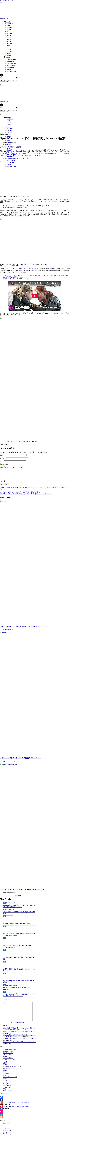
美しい (5, 1070)
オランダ (9, 43)
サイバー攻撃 (7, 1085)
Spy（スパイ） (7, 1084)
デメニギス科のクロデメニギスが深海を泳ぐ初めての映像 (19, 912)
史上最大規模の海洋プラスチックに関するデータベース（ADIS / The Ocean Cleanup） (19, 995)
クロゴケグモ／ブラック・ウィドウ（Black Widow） (15, 441)
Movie (9, 29)
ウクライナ (10, 51)
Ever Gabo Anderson (53, 201)
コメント (3, 481)
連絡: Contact (11, 61)
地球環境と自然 (8, 1051)
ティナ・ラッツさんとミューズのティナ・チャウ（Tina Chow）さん (17, 946)
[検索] (1, 76)
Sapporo (9, 69)
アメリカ (9, 33)
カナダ (9, 41)
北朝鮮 (9, 55)
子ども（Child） (8, 1080)
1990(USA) (10, 67)
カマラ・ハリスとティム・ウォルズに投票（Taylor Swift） (20, 758)
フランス (9, 37)
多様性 (5, 1064)
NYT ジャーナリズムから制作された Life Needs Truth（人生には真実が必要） (19, 934)
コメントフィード (8, 1132)
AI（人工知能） (8, 1054)
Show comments (5, 444)
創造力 (5, 1063)
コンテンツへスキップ (6, 0)
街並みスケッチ (11, 71)
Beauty (5, 147)
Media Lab (10, 23)
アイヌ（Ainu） (8, 1053)
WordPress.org (7, 1133)
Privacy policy (11, 59)
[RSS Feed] (18, 1116)
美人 (4, 1071)
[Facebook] (18, 1097)
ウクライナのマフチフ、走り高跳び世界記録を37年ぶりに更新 (22, 889)
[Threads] (18, 1100)
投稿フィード (7, 1130)
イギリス (9, 35)
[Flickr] (18, 1111)
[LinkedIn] (18, 1114)
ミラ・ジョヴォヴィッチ (19, 201)
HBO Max (53, 269)
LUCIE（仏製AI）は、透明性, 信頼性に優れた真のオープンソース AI (24, 626)
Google (5, 1056)
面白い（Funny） (8, 1090)
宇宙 (4, 1089)
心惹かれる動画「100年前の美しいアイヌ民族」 (17, 923)
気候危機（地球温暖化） (10, 1049)
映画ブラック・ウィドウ (10, 278)
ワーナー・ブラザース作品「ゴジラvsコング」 (20, 269)
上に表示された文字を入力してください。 (12, 467)
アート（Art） (7, 1061)
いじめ (5, 1082)
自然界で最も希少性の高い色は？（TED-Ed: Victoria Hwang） (19, 969)
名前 (2, 455)
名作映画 (6, 1073)
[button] (11, 21)
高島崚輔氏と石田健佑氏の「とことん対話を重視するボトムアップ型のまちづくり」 (19, 906)
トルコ (9, 53)
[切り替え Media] (28, 127)
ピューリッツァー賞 (9, 1059)
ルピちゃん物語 (11, 63)
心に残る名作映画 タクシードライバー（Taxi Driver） (16, 988)
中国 (8, 45)
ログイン (6, 1128)
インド (9, 49)
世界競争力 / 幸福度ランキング (12, 1066)
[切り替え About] (28, 152)
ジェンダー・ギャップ (10, 1077)
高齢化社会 (6, 1068)
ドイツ (9, 39)
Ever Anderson (7, 206)
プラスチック (7, 1087)
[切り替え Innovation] (28, 117)
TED (8, 25)
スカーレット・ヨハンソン (36, 199)
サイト (2, 461)
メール (3, 458)
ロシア (9, 47)
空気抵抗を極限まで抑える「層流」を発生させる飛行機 (19, 958)
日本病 (5, 1078)
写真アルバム (11, 65)
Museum (9, 27)
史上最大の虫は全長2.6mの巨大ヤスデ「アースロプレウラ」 (19, 981)
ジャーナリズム (8, 1058)
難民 (4, 1075)
